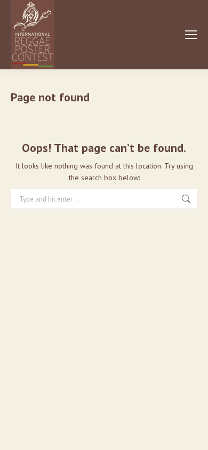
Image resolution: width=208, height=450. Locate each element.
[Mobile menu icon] (191, 34)
